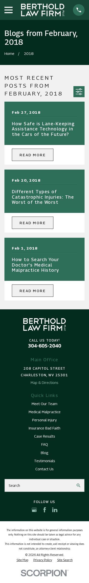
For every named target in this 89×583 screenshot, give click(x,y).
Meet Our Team (44, 403)
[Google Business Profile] (34, 509)
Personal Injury (44, 420)
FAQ (44, 444)
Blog (44, 452)
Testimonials (44, 460)
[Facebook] (44, 509)
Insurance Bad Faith (44, 428)
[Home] (42, 10)
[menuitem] (22, 560)
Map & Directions (44, 382)
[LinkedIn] (54, 509)
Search (14, 485)
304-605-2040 (44, 345)
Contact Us (44, 469)
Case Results (44, 436)
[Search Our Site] (78, 485)
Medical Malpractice (45, 412)
